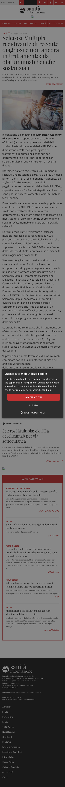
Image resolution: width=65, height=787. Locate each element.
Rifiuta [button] (33, 405)
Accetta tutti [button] (33, 397)
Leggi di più (45, 389)
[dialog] (32, 393)
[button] (33, 412)
